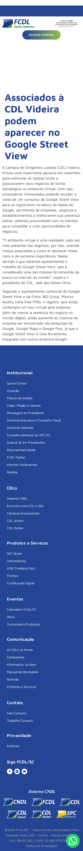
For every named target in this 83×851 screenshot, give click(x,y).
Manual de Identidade (23, 672)
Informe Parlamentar (22, 465)
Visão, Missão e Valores (24, 405)
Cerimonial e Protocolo (23, 624)
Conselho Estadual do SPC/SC (28, 435)
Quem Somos (16, 383)
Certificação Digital (20, 583)
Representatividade (21, 450)
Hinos (11, 617)
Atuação (13, 391)
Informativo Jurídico (21, 664)
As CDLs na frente (20, 650)
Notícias (13, 679)
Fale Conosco (16, 713)
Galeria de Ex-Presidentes (26, 442)
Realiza (12, 472)
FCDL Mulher (16, 457)
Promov (12, 576)
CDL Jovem (15, 521)
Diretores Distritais (20, 428)
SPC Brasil (14, 553)
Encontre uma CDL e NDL (25, 506)
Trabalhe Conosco (20, 720)
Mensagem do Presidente (25, 413)
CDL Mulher (15, 528)
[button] (73, 841)
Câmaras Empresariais (23, 513)
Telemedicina (16, 561)
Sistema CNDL (17, 498)
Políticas (13, 746)
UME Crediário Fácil (21, 568)
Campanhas (15, 657)
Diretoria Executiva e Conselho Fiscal (34, 420)
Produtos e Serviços (21, 687)
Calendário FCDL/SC (21, 609)
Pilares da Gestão (20, 398)
